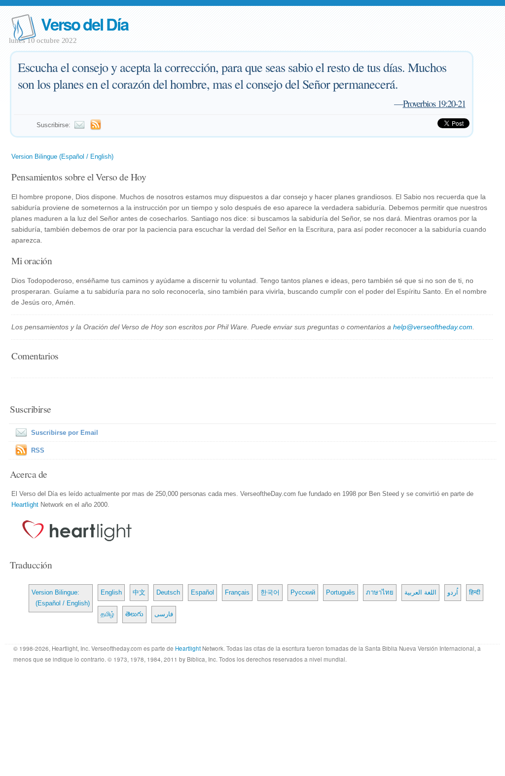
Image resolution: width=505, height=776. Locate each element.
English (111, 592)
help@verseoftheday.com (432, 327)
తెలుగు (134, 614)
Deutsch (168, 592)
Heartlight (24, 504)
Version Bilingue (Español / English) (62, 156)
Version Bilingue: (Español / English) (61, 598)
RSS (37, 450)
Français (237, 592)
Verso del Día (84, 23)
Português (340, 592)
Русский (302, 592)
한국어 (270, 592)
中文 (139, 592)
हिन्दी (474, 592)
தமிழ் (107, 614)
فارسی (163, 614)
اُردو (452, 592)
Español (202, 592)
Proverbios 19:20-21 (434, 103)
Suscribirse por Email (64, 432)
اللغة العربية (420, 592)
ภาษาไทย (380, 592)
